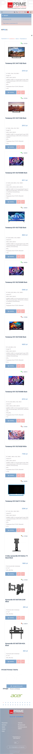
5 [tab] (13, 703)
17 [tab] (13, 705)
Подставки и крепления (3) (10, 23)
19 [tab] (18, 705)
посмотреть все (18, 686)
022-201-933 (12, 716)
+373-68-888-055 (19, 716)
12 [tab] (30, 703)
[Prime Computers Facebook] (15, 742)
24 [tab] (30, 705)
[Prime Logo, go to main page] (17, 5)
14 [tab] (5, 705)
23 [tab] (27, 705)
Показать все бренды (15, 688)
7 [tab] (18, 703)
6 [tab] (15, 703)
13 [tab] (3, 705)
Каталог (2, 12)
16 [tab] (10, 705)
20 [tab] (20, 705)
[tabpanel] (16, 696)
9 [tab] (22, 703)
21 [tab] (22, 705)
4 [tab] (10, 703)
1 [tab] (3, 703)
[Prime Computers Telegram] (17, 742)
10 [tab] (25, 703)
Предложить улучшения (17, 747)
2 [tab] (5, 703)
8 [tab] (20, 703)
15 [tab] (8, 705)
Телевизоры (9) (7, 19)
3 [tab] (8, 703)
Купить (12, 92)
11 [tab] (27, 703)
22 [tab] (25, 705)
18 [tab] (15, 705)
